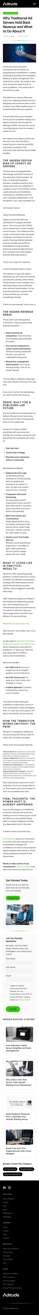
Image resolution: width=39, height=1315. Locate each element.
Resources (7, 1244)
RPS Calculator (8, 1284)
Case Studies (8, 1259)
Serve (5, 1209)
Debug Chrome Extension (12, 1288)
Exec (4, 1206)
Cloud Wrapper (8, 1199)
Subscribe (6, 1256)
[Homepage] (10, 3)
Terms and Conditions (11, 1248)
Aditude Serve (9, 839)
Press (5, 1234)
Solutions (7, 1194)
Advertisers (7, 1217)
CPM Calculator (8, 1277)
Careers (6, 1231)
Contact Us (13, 898)
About (5, 1227)
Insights (5, 1202)
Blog (4, 1263)
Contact (6, 1238)
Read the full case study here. (16, 623)
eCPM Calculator (9, 1281)
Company (6, 1222)
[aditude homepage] (12, 1295)
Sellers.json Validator (10, 1273)
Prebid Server (8, 1213)
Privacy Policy (23, 1000)
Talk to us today (23, 866)
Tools (5, 1269)
